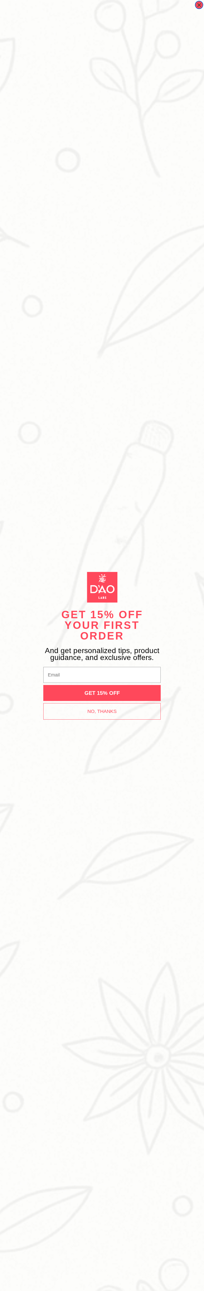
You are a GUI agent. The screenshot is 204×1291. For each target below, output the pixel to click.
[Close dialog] (199, 5)
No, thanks (102, 711)
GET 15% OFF (102, 693)
